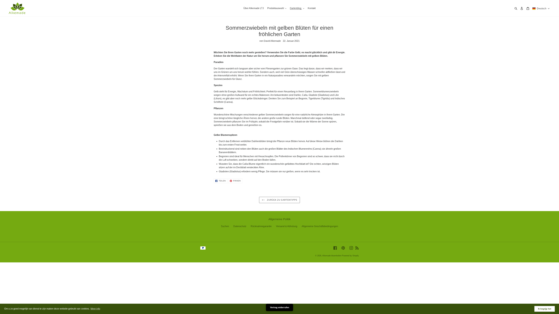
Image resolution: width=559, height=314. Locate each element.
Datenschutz (239, 226)
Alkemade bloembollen (331, 256)
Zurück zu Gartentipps (281, 200)
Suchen (225, 226)
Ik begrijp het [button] (544, 309)
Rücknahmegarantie (261, 226)
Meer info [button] (95, 308)
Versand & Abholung (286, 226)
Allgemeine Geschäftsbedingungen (320, 226)
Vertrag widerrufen (279, 307)
